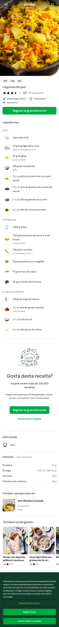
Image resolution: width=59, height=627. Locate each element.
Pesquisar (52, 8)
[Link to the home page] (29, 6)
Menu (6, 8)
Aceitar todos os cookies (29, 621)
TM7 (5, 81)
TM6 (12, 81)
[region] (29, 599)
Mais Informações (29, 419)
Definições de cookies (29, 603)
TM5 (19, 81)
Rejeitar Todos (29, 612)
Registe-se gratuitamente (29, 110)
